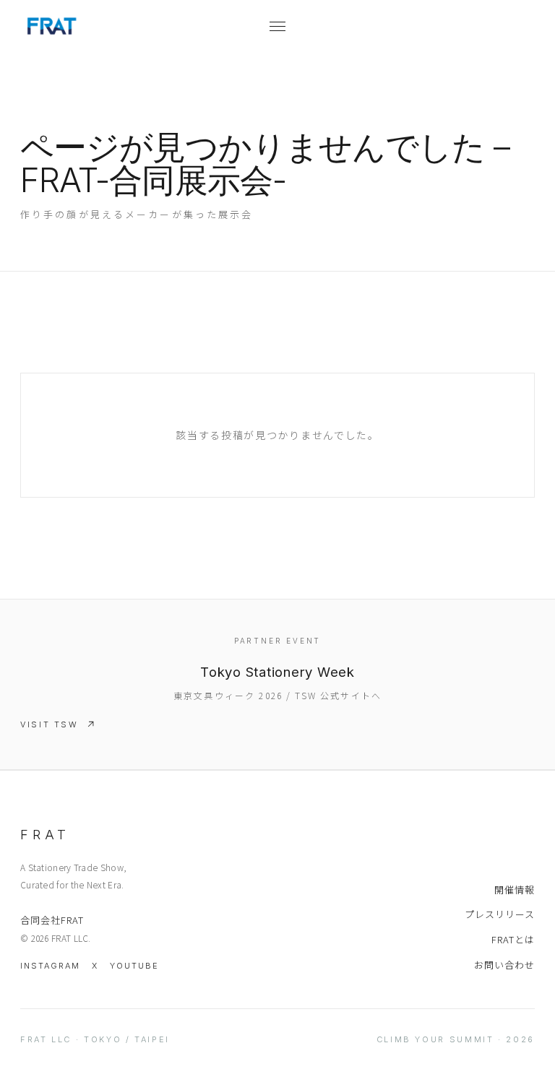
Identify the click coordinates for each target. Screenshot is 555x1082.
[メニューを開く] (277, 26)
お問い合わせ (504, 964)
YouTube (134, 966)
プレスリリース (500, 914)
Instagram (50, 966)
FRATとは (513, 939)
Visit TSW (49, 724)
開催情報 (514, 889)
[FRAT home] (143, 26)
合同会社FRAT (52, 920)
